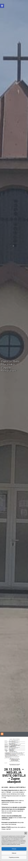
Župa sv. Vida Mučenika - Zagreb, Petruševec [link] (10, 365)
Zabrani (14, 853)
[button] (25, 833)
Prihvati (14, 849)
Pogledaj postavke (14, 857)
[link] (2, 6)
